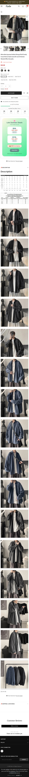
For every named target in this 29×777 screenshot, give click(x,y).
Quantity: (2, 83)
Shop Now (14, 150)
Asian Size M (4, 76)
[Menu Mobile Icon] (1, 6)
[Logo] (8, 6)
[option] (14, 29)
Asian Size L (10, 76)
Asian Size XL (18, 76)
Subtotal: (2, 88)
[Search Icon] (18, 6)
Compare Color (24, 41)
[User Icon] (23, 6)
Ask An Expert (19, 161)
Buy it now (14, 97)
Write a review (14, 726)
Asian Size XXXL (12, 79)
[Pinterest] (2, 751)
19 (3, 101)
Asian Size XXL (4, 79)
